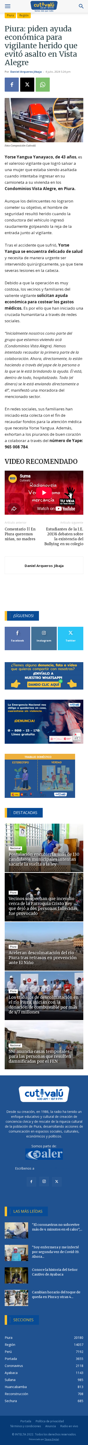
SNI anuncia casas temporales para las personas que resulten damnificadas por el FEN (40, 1056)
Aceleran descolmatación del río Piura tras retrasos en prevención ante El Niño (43, 957)
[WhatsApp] (43, 85)
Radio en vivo (69, 1426)
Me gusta (17, 628)
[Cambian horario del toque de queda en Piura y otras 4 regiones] (16, 1298)
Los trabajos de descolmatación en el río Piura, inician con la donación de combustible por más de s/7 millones (44, 1005)
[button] (7, 6)
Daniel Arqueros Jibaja (26, 71)
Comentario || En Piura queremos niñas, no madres (20, 534)
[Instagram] (44, 1181)
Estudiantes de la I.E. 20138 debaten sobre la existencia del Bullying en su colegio (63, 536)
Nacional (15, 848)
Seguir (44, 628)
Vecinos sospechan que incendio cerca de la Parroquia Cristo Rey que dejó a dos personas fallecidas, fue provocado (43, 906)
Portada (25, 1421)
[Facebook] (12, 85)
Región (24, 15)
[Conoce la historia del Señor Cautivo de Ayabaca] (16, 1275)
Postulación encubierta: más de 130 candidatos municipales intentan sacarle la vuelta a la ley (44, 859)
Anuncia (50, 1426)
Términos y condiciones (25, 1426)
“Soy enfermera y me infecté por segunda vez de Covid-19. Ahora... (55, 1252)
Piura (10, 15)
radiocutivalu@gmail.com (54, 1168)
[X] (27, 85)
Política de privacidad (50, 1421)
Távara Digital (52, 1439)
